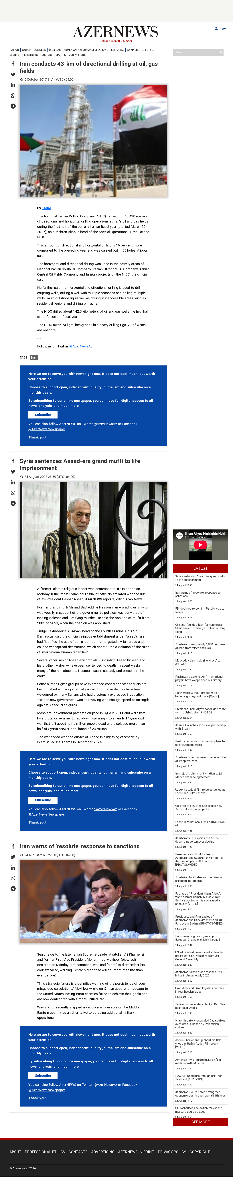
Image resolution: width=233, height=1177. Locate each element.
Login (222, 28)
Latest (200, 568)
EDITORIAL (117, 49)
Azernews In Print (136, 1152)
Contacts (78, 1152)
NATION (14, 49)
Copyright (200, 1152)
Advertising (102, 1152)
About (15, 1152)
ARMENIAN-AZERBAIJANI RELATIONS (86, 49)
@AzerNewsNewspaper (46, 429)
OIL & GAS (55, 49)
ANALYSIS (133, 49)
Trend (46, 208)
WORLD (26, 49)
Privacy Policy (172, 1152)
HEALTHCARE (30, 54)
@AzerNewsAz (81, 346)
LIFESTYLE (148, 49)
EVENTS (14, 54)
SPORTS (61, 54)
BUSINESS (40, 49)
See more (200, 1122)
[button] (13, 64)
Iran (33, 357)
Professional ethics (45, 1152)
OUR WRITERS (77, 54)
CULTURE (47, 54)
